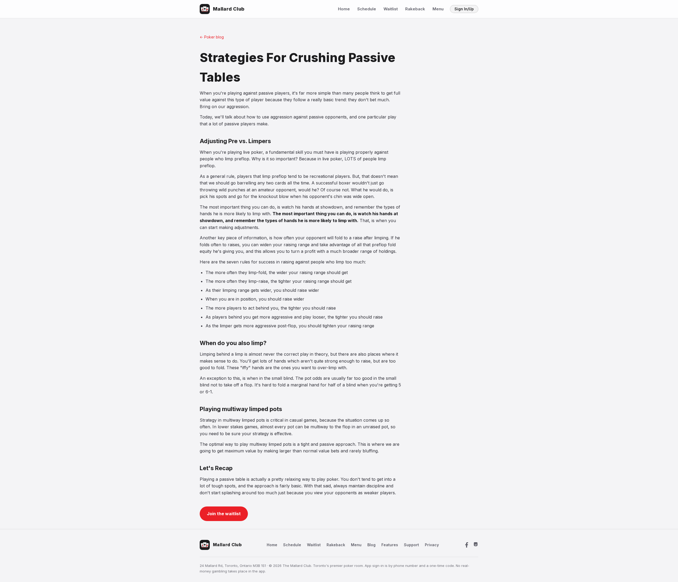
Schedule (366, 8)
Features (389, 545)
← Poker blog (212, 37)
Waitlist (390, 8)
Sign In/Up (464, 9)
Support (411, 545)
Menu (438, 8)
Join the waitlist (224, 513)
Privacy (432, 545)
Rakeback (415, 8)
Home (344, 8)
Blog (371, 545)
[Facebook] (466, 545)
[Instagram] (475, 545)
